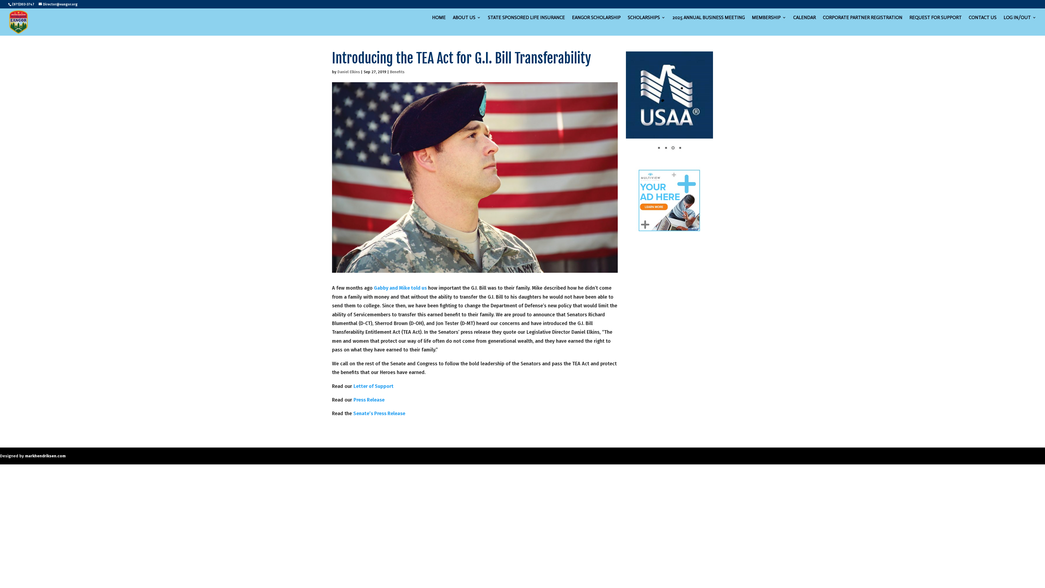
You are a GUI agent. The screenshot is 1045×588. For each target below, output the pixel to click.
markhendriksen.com (45, 456)
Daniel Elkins (348, 72)
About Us (464, 18)
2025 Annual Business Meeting (708, 18)
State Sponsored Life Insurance (526, 18)
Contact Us (983, 18)
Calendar (804, 18)
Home (439, 18)
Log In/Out (1017, 18)
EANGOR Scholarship (596, 18)
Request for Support (935, 18)
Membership (766, 18)
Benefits (397, 72)
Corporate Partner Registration (862, 18)
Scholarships (644, 18)
